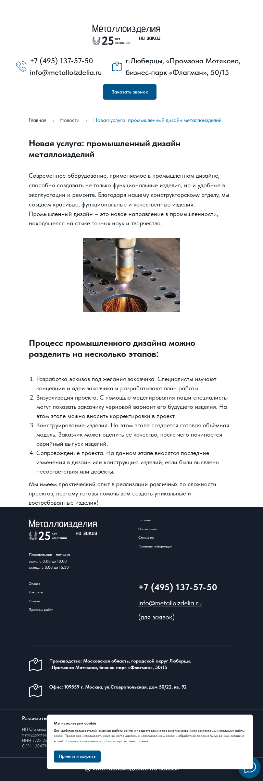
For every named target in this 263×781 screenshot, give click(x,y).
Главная (37, 120)
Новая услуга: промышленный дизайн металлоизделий (157, 120)
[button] (129, 92)
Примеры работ (41, 609)
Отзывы (34, 601)
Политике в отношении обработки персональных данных (106, 741)
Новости (69, 120)
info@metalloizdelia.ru (170, 603)
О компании (147, 529)
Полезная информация (155, 546)
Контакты (36, 592)
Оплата (34, 583)
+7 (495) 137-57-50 (177, 587)
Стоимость (146, 537)
